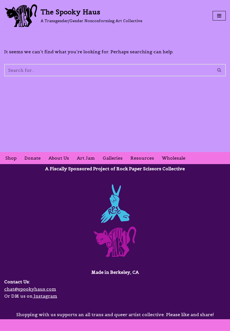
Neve (10, 325)
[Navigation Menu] (219, 15)
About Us (59, 158)
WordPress (59, 325)
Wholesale (173, 158)
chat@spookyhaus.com (30, 289)
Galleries (113, 158)
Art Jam (86, 158)
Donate (32, 158)
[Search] (219, 70)
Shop (11, 158)
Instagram (45, 296)
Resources (142, 158)
